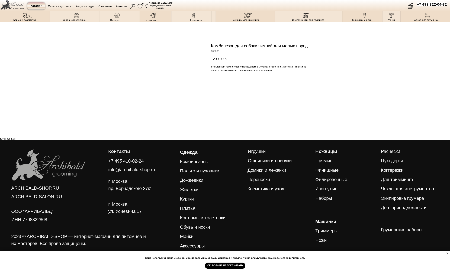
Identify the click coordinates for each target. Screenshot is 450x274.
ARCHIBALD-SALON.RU (36, 196)
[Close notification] (447, 253)
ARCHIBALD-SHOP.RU (35, 188)
